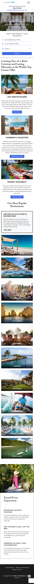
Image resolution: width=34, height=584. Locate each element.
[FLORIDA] (17, 335)
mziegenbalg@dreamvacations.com (17, 10)
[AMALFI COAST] (17, 268)
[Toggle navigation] (28, 2)
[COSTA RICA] (17, 448)
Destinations (9, 567)
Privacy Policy (17, 570)
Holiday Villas (17, 197)
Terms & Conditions (22, 567)
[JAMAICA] (17, 358)
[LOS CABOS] (17, 313)
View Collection (17, 156)
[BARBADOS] (17, 403)
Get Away (17, 112)
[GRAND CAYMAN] (17, 425)
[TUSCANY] (17, 290)
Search (17, 53)
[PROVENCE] (17, 380)
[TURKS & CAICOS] (17, 245)
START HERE (7, 230)
